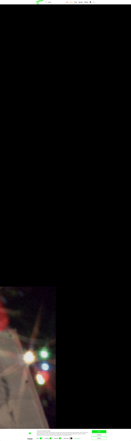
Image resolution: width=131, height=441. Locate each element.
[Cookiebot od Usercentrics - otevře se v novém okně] (29, 439)
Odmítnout (99, 438)
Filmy (75, 2)
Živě (67, 2)
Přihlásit (86, 2)
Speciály (80, 2)
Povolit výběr (99, 434)
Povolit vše (99, 431)
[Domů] (40, 2)
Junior (71, 2)
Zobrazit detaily (77, 438)
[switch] (50, 438)
